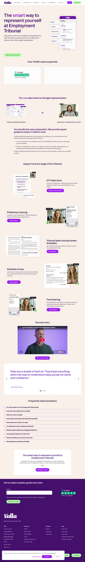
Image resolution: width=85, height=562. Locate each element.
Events (25, 536)
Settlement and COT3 (8, 539)
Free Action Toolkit (28, 541)
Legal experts (49, 534)
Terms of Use (65, 528)
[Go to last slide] (6, 379)
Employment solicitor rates (30, 539)
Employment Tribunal (8, 536)
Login (69, 2)
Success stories (7, 544)
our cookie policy (52, 553)
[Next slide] (78, 379)
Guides (25, 528)
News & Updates (28, 534)
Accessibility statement (67, 539)
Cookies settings (36, 556)
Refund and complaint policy (68, 536)
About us (61, 2)
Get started (77, 2)
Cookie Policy (64, 534)
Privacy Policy (41, 497)
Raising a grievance (8, 531)
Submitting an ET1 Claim (9, 534)
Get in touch (6, 547)
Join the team (49, 531)
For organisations (51, 2)
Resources (36, 2)
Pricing (43, 2)
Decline (57, 556)
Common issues (26, 2)
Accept (46, 556)
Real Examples (27, 531)
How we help (17, 2)
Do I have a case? (8, 528)
